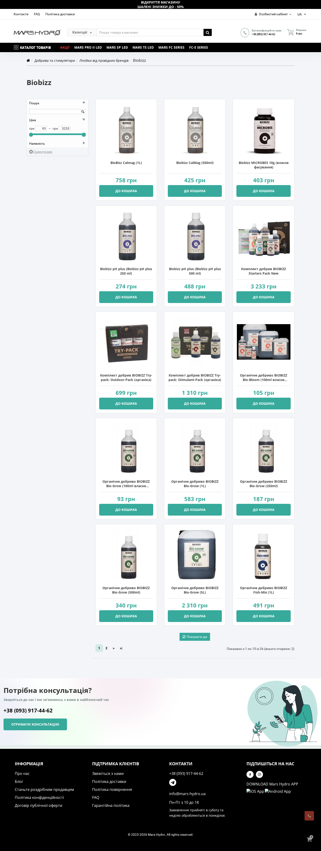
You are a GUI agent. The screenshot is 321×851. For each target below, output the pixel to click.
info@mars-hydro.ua (187, 793)
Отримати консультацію (35, 724)
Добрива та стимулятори (55, 60)
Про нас (22, 773)
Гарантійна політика (110, 805)
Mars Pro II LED (88, 47)
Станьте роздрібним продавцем (44, 789)
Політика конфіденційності (39, 797)
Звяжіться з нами (108, 773)
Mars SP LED (117, 47)
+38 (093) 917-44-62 (263, 34)
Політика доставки (60, 14)
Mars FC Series (171, 47)
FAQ (37, 14)
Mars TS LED (143, 47)
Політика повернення (112, 789)
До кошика (126, 191)
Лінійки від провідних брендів (104, 60)
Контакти (21, 14)
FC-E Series (198, 47)
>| (121, 648)
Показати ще (197, 637)
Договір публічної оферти (38, 805)
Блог (19, 781)
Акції (65, 47)
